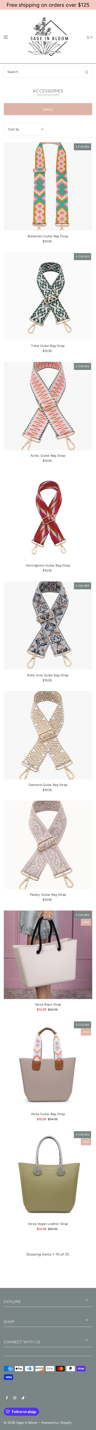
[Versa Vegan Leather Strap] (48, 1174)
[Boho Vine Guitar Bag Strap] (48, 625)
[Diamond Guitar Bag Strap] (48, 735)
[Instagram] (14, 1398)
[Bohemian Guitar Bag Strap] (48, 186)
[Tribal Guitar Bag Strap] (48, 296)
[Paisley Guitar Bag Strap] (48, 845)
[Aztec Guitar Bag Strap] (48, 406)
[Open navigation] (11, 36)
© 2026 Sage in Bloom (21, 1423)
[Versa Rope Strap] (48, 954)
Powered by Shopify (56, 1423)
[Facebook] (7, 1398)
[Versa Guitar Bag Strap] (48, 1064)
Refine (48, 109)
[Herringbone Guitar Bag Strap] (48, 515)
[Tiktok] (23, 1398)
